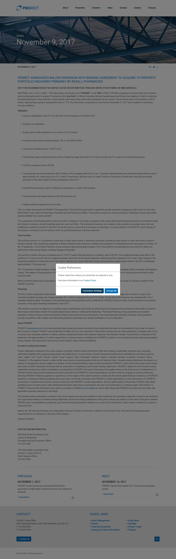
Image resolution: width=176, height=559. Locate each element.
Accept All (111, 291)
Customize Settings (92, 291)
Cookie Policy (90, 280)
